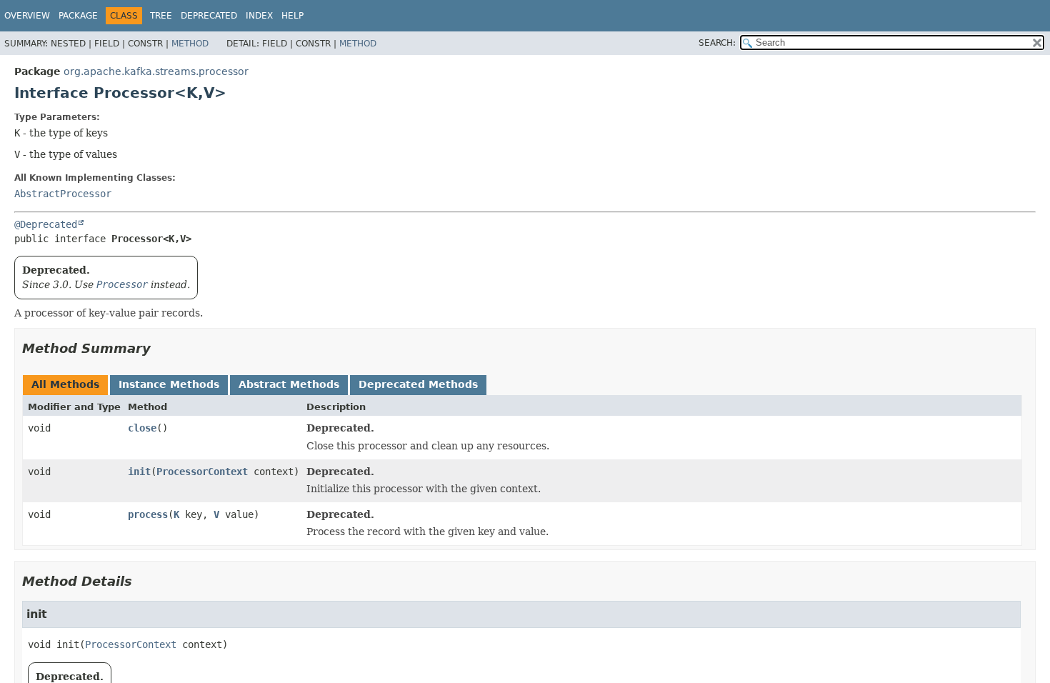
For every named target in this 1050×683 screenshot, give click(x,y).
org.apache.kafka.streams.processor (156, 71)
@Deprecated (45, 224)
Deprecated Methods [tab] (418, 384)
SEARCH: (717, 43)
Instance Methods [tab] (169, 384)
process (148, 514)
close (142, 428)
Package (78, 16)
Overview (27, 16)
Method (190, 44)
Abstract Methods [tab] (289, 384)
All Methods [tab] (65, 384)
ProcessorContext (202, 471)
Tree (161, 16)
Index (259, 16)
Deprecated (209, 16)
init (139, 471)
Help (292, 16)
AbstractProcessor (62, 193)
